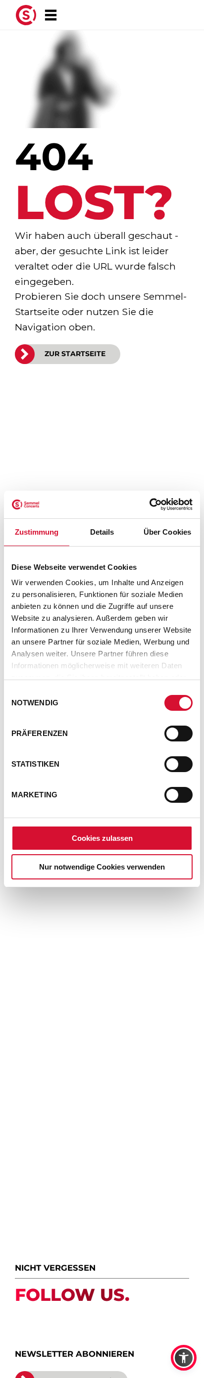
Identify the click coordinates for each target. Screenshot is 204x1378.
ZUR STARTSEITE (75, 353)
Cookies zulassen (102, 838)
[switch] (178, 733)
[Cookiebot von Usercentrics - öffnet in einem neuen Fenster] (149, 504)
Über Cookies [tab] (167, 532)
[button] (183, 1357)
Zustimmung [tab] (37, 532)
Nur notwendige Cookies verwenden (102, 867)
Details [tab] (102, 532)
